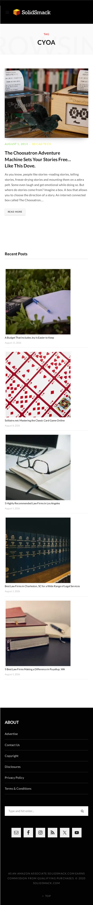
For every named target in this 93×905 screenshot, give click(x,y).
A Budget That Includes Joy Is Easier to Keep (29, 337)
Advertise (11, 734)
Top (48, 896)
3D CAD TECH (41, 144)
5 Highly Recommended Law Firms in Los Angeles (32, 503)
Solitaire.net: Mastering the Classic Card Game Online (35, 420)
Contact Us (12, 745)
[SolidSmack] (32, 12)
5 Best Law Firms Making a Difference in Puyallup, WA (35, 669)
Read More (15, 211)
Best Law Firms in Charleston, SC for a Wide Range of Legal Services (42, 586)
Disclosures (13, 767)
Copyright (11, 756)
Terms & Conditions (18, 788)
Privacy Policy (14, 777)
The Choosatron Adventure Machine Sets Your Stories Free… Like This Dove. (38, 159)
